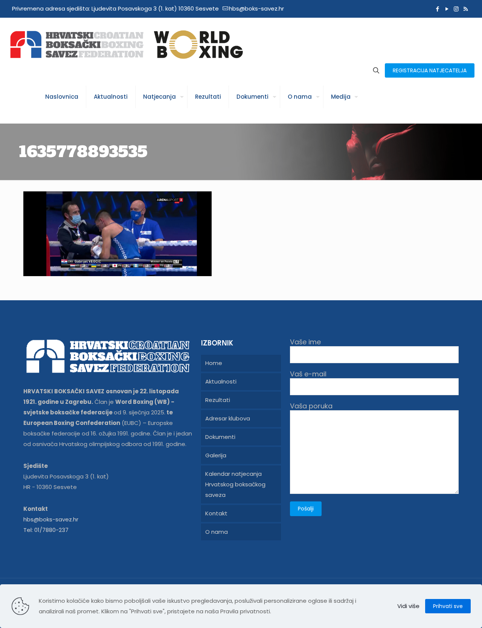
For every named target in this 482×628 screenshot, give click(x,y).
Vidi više (408, 606)
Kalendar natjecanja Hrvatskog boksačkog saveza (235, 484)
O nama (216, 532)
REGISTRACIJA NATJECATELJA (430, 70)
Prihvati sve (448, 606)
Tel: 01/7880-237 (46, 530)
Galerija (215, 455)
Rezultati (217, 400)
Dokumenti (220, 437)
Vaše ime (305, 342)
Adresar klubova (227, 418)
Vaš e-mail (308, 374)
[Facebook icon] (437, 9)
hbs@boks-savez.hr (256, 8)
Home (213, 363)
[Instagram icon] (456, 9)
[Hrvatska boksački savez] (126, 44)
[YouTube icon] (447, 9)
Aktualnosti (220, 381)
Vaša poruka (311, 406)
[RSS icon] (465, 9)
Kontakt (216, 513)
